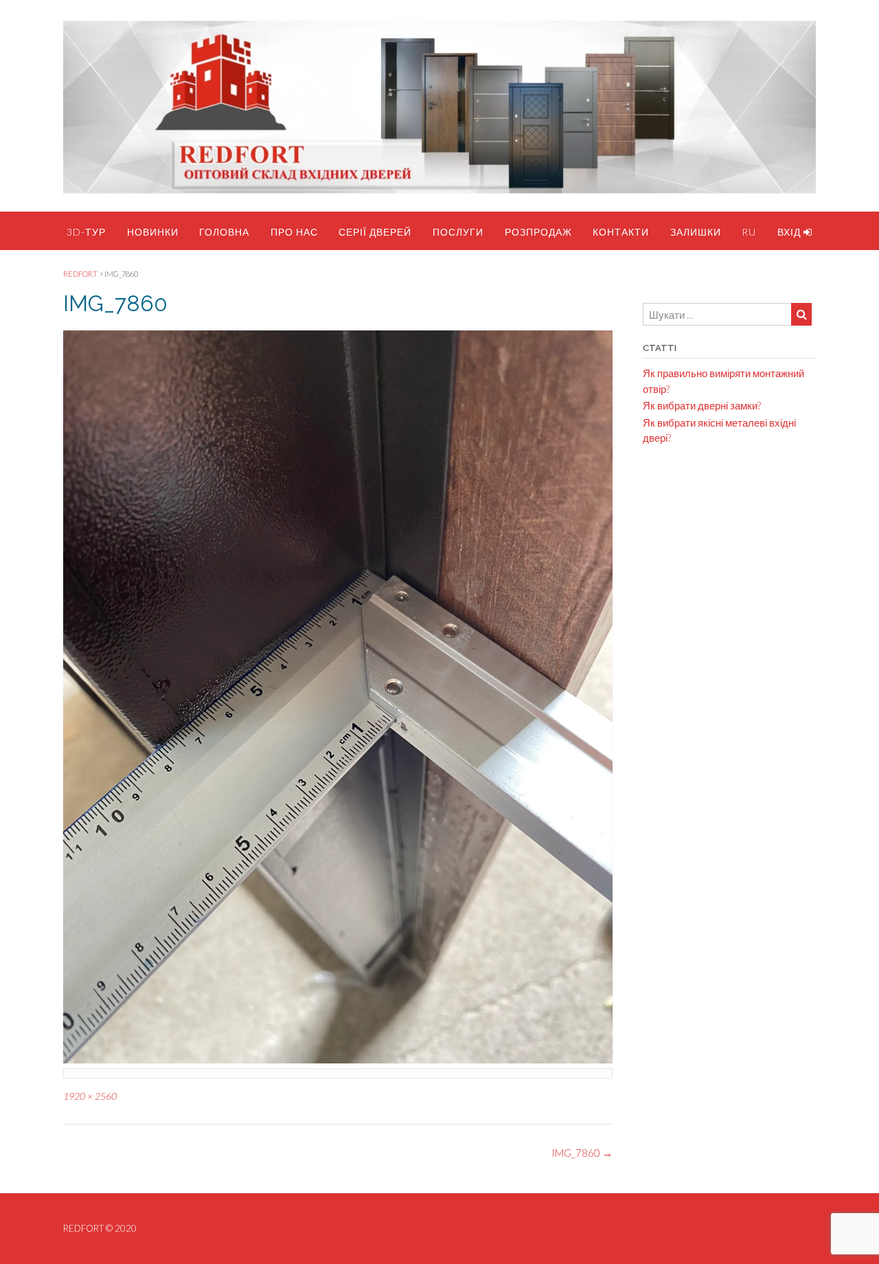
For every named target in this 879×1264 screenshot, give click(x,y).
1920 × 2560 (90, 1096)
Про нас (294, 232)
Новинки (153, 232)
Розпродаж (538, 232)
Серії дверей (375, 232)
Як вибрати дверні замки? (702, 405)
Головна (224, 232)
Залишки (695, 232)
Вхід (790, 232)
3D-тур (86, 232)
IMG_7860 (582, 1153)
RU (749, 232)
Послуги (458, 232)
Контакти (621, 232)
